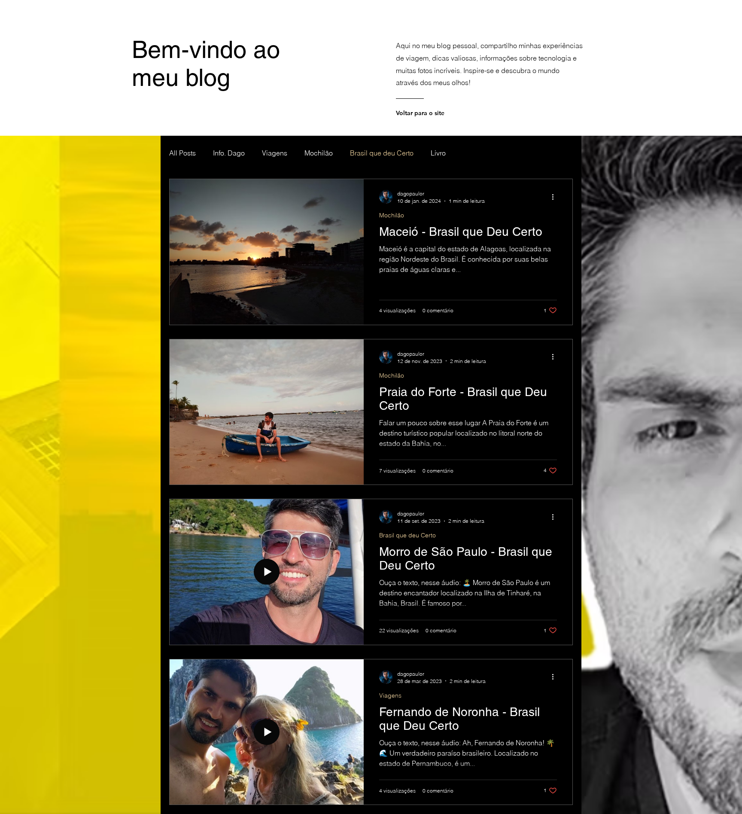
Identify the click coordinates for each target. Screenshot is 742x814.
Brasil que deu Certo (382, 153)
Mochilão (318, 153)
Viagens (274, 153)
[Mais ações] (555, 197)
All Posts (182, 153)
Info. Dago (229, 153)
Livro (438, 153)
